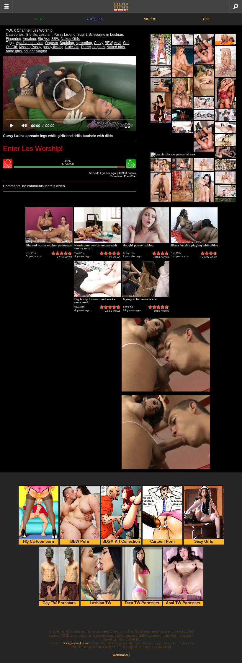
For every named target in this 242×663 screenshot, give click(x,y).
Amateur (29, 39)
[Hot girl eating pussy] (182, 39)
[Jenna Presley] (204, 49)
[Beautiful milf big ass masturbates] (161, 71)
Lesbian (45, 34)
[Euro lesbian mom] (204, 187)
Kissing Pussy (30, 47)
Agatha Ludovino (29, 43)
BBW (55, 39)
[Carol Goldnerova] (182, 186)
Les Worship (42, 30)
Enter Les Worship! (33, 148)
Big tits (31, 34)
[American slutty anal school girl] (204, 80)
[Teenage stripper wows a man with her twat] (182, 115)
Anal (117, 43)
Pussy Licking (64, 34)
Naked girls (116, 47)
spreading (84, 43)
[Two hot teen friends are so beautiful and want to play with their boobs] (161, 165)
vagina (41, 51)
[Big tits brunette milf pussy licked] (204, 103)
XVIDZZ (39, 19)
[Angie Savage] (182, 61)
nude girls (14, 51)
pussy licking (53, 47)
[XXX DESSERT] (121, 6)
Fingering (13, 39)
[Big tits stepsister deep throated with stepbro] (182, 164)
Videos (150, 19)
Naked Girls (70, 39)
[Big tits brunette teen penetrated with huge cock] (225, 127)
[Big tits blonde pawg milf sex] (173, 154)
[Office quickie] (161, 85)
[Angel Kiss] (161, 107)
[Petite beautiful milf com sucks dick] (182, 127)
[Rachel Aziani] (182, 93)
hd (26, 51)
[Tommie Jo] (225, 61)
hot (32, 51)
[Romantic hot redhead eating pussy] (225, 164)
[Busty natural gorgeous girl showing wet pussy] (225, 39)
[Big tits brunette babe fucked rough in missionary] (225, 152)
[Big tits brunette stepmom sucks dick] (225, 115)
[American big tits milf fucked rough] (225, 140)
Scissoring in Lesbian (106, 34)
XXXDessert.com (75, 643)
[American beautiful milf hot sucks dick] (204, 115)
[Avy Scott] (225, 93)
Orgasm (51, 43)
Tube (205, 19)
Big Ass (44, 39)
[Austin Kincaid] (161, 188)
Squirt (82, 34)
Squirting (67, 43)
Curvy (98, 43)
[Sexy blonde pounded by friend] (225, 191)
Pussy (86, 47)
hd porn (98, 47)
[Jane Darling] (204, 164)
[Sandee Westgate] (161, 49)
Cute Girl (72, 47)
